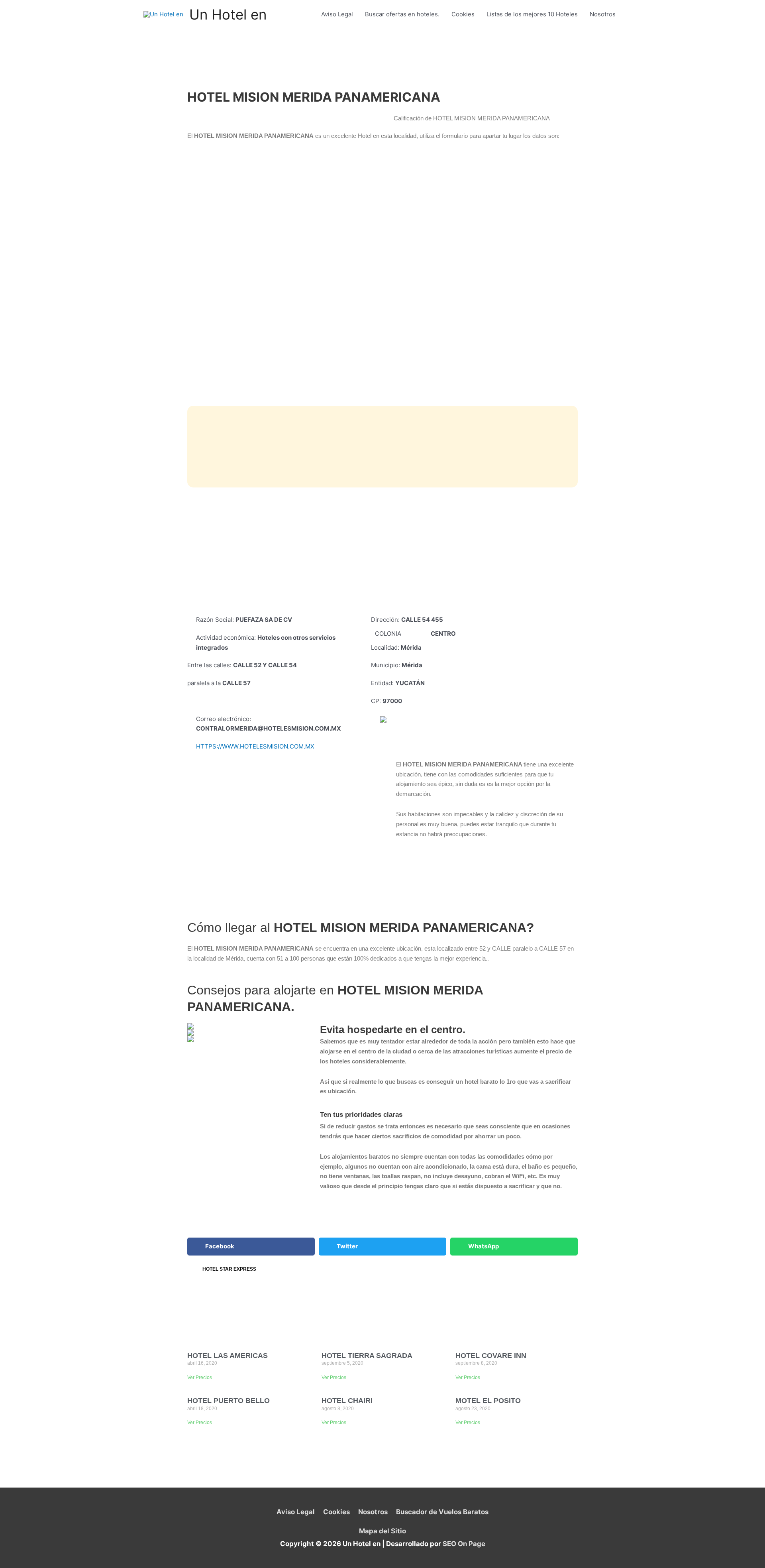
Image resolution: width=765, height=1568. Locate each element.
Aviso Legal (337, 14)
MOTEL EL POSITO (488, 1401)
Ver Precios (199, 1377)
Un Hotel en (228, 14)
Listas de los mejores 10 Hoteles (532, 14)
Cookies (463, 14)
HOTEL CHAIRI (347, 1401)
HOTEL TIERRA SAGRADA (367, 1356)
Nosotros (603, 14)
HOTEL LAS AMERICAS (227, 1356)
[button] (251, 1247)
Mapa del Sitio (382, 1531)
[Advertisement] (382, 551)
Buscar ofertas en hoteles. (402, 14)
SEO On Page (464, 1544)
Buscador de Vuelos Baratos (442, 1512)
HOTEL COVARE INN (490, 1356)
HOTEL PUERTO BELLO (228, 1401)
